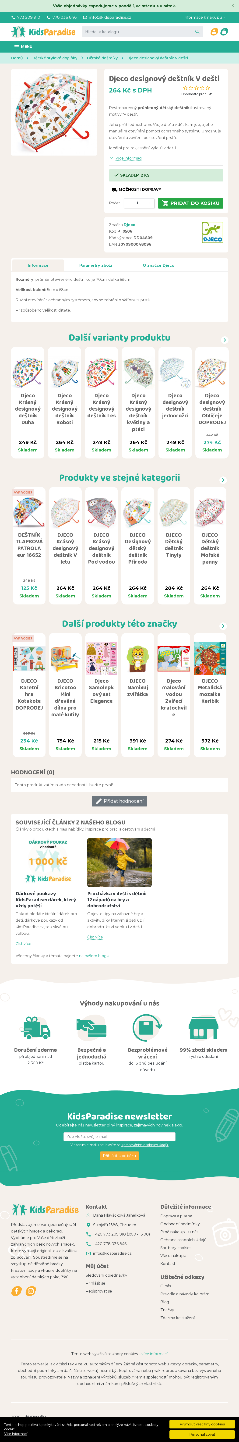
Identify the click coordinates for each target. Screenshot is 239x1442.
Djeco (129, 225)
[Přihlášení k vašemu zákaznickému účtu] (214, 32)
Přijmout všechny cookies (202, 1424)
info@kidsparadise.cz (110, 17)
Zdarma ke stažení (177, 1318)
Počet (114, 203)
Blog (164, 1302)
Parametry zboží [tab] (95, 265)
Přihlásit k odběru (119, 1156)
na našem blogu (94, 956)
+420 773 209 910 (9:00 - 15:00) (121, 1234)
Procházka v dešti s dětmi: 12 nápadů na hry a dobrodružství (116, 899)
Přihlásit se (95, 1283)
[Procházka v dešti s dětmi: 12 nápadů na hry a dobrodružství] (119, 862)
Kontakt (168, 1263)
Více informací (15, 1434)
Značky (167, 1310)
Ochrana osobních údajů (183, 1240)
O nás (165, 1286)
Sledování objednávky (106, 1275)
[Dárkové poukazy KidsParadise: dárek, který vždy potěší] (48, 862)
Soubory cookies (175, 1248)
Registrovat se (99, 1291)
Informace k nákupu (202, 17)
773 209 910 (28, 17)
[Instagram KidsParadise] (31, 1291)
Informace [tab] (38, 265)
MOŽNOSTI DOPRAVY (136, 189)
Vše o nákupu (173, 1256)
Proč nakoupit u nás (179, 1232)
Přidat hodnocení (119, 801)
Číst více (23, 943)
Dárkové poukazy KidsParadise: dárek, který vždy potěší (46, 899)
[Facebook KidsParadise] (17, 1291)
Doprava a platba (176, 1216)
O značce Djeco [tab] (158, 265)
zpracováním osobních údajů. (145, 1145)
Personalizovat (202, 1434)
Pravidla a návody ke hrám (184, 1294)
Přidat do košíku (191, 203)
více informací (154, 1354)
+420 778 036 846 (110, 1244)
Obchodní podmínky (180, 1224)
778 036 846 (65, 17)
